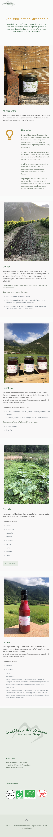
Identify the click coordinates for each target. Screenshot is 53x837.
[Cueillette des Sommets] (8, 4)
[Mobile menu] (49, 4)
